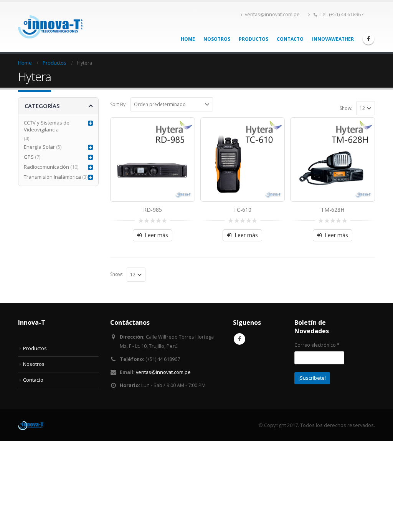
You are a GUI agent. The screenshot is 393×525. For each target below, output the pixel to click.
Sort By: (118, 104)
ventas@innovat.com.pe (272, 14)
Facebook (239, 339)
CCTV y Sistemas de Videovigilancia (46, 126)
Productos (253, 39)
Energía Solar (39, 146)
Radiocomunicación (46, 166)
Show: (346, 108)
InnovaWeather (333, 39)
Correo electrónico (316, 345)
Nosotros (216, 39)
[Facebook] (368, 39)
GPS (29, 156)
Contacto (290, 39)
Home (188, 39)
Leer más (156, 235)
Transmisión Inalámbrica (52, 176)
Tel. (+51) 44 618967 (341, 14)
